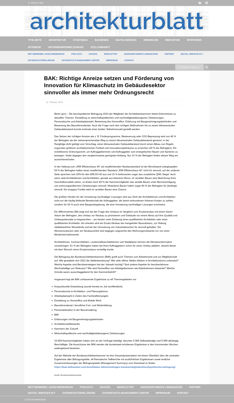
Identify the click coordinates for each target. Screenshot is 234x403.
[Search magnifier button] (207, 67)
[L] (200, 3)
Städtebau (80, 40)
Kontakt (129, 60)
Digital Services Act (192, 54)
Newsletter (110, 54)
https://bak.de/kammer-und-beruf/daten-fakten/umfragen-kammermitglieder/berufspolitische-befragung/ (114, 367)
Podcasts (76, 54)
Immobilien (151, 40)
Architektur (57, 40)
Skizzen (93, 54)
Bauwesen (101, 40)
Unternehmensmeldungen (65, 47)
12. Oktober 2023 (54, 102)
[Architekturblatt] (117, 34)
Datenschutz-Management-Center (80, 60)
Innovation (172, 40)
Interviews (194, 40)
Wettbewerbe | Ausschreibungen (46, 54)
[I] (207, 3)
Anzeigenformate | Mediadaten (141, 54)
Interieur (34, 47)
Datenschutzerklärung (41, 60)
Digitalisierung (126, 40)
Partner (169, 54)
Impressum (112, 60)
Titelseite (35, 40)
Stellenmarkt (100, 47)
